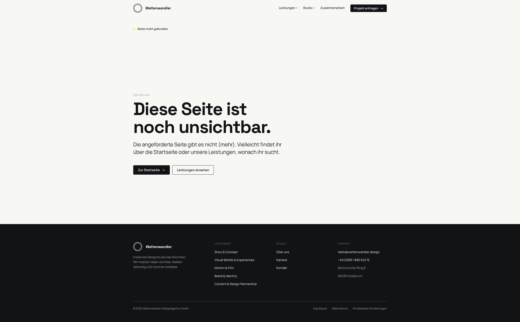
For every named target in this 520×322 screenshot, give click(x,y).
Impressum (320, 308)
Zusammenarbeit (332, 8)
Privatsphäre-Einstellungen (370, 308)
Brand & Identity (225, 276)
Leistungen (288, 8)
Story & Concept (226, 252)
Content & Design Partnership (235, 284)
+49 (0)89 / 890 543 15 (353, 260)
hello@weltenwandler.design (359, 252)
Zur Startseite (151, 170)
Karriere (281, 260)
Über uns (282, 252)
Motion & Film (224, 268)
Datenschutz (340, 308)
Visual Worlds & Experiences (234, 260)
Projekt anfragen (368, 8)
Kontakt (281, 268)
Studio (309, 8)
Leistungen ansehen (193, 170)
